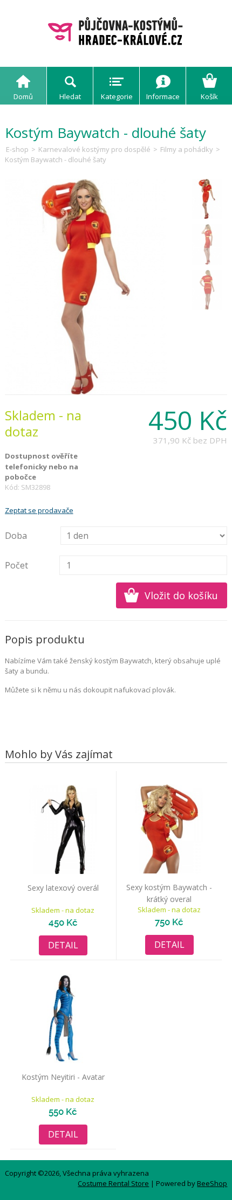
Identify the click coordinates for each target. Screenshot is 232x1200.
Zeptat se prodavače (39, 510)
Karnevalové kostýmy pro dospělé (94, 149)
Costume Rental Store (113, 1183)
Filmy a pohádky (186, 149)
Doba (16, 536)
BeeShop (212, 1183)
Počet (16, 565)
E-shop (17, 149)
